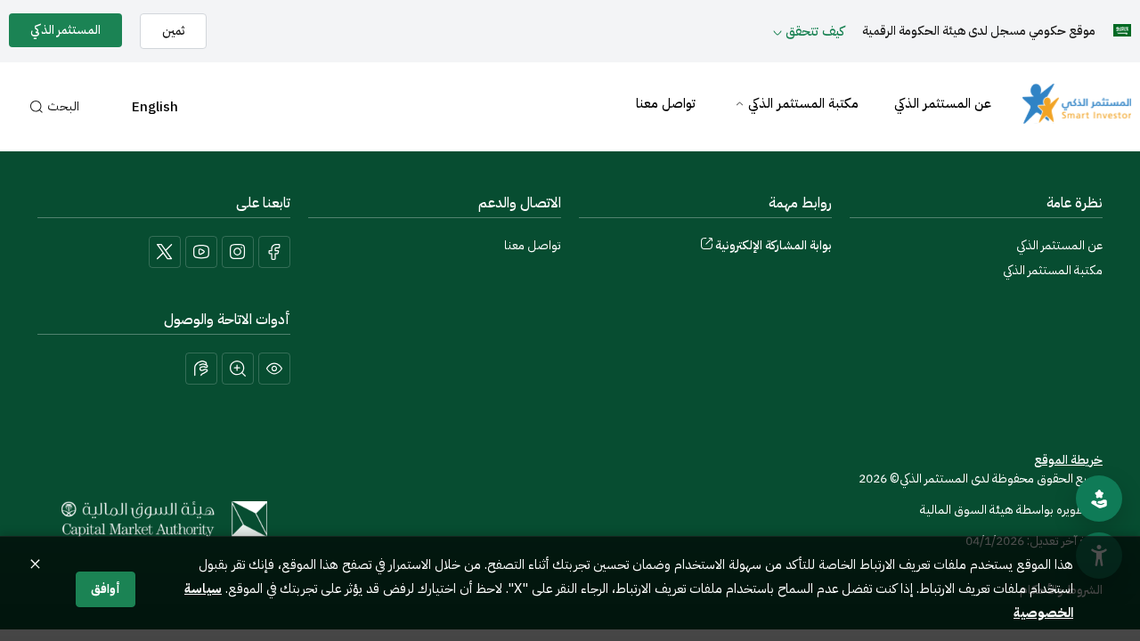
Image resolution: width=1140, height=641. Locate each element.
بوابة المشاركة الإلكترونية (773, 245)
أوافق (105, 589)
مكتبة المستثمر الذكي (803, 103)
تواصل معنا (666, 103)
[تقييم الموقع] (1099, 498)
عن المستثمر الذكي (942, 103)
